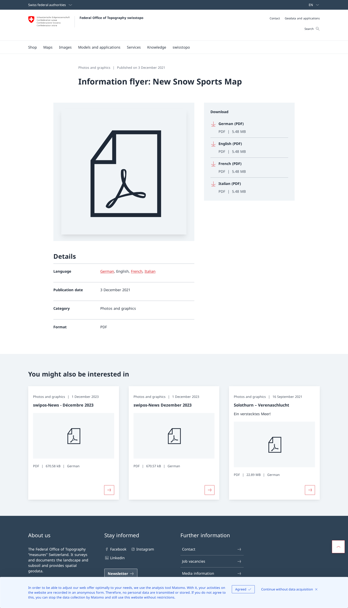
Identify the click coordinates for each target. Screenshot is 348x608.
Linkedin (117, 557)
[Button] (109, 490)
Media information (198, 573)
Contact (188, 549)
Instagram (145, 549)
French (136, 271)
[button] (48, 47)
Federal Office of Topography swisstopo (111, 18)
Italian (150, 271)
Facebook (118, 549)
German (107, 271)
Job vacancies (193, 561)
